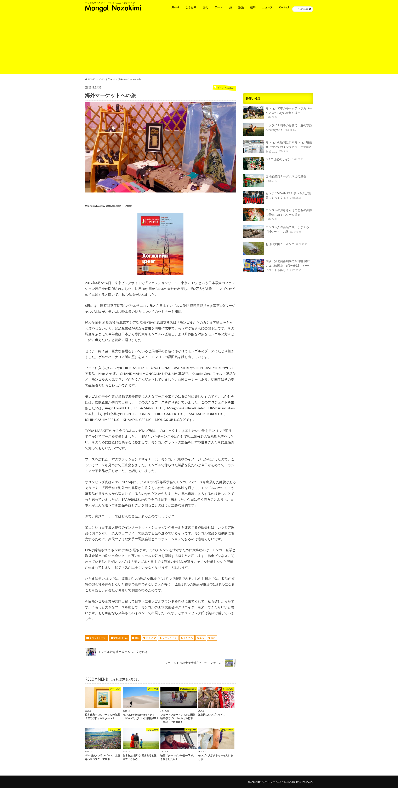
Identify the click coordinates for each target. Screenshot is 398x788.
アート (219, 7)
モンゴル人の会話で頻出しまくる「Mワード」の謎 (287, 229)
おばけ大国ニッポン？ (286, 244)
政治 (241, 7)
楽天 (201, 637)
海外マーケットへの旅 (110, 95)
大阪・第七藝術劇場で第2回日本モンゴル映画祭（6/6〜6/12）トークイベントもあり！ (288, 265)
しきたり (191, 7)
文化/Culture (120, 637)
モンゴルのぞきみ (278, 781)
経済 (253, 7)
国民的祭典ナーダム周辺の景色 (286, 178)
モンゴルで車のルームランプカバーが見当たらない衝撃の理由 (289, 113)
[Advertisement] (199, 45)
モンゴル (188, 637)
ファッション (169, 637)
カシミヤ (151, 637)
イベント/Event (97, 637)
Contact (284, 7)
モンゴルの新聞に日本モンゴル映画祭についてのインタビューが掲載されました (289, 146)
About (175, 7)
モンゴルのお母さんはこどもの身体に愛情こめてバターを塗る (289, 214)
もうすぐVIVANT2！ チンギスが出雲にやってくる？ (288, 195)
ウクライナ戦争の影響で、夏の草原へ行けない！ (289, 127)
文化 (205, 7)
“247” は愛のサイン (284, 159)
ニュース (267, 7)
